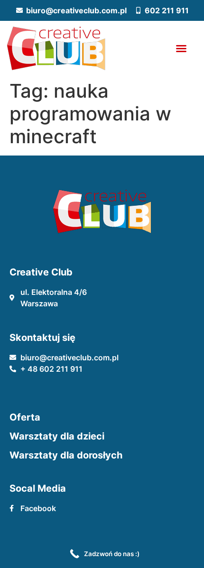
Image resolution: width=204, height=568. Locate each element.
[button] (181, 48)
